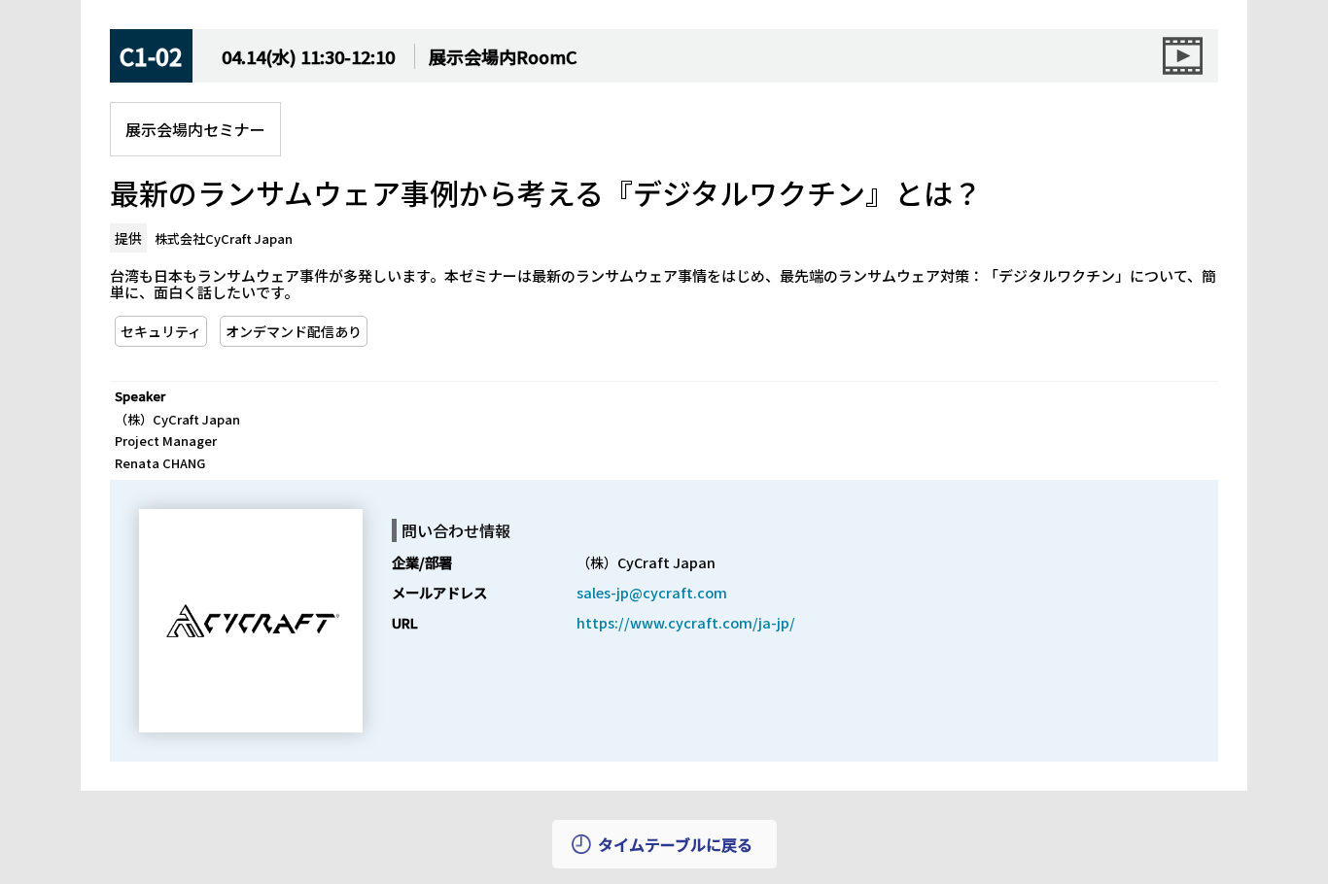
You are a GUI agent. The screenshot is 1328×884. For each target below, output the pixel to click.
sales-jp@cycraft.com (652, 592)
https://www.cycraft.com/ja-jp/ (686, 622)
